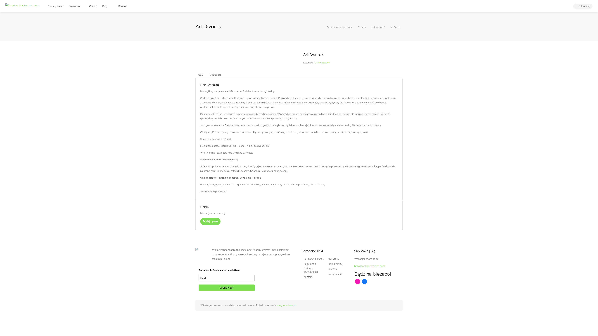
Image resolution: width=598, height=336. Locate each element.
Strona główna (55, 6)
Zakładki (332, 269)
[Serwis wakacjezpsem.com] (22, 5)
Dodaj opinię (210, 221)
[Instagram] (357, 281)
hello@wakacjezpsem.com (369, 266)
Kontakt (122, 6)
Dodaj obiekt (335, 274)
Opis (201, 75)
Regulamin (310, 263)
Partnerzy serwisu (314, 258)
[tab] (200, 75)
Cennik (93, 6)
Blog (104, 6)
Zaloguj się (584, 6)
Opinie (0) (215, 75)
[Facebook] (364, 281)
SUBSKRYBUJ (226, 287)
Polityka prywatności (311, 270)
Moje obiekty (335, 263)
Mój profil (333, 258)
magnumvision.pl (286, 305)
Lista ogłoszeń (322, 62)
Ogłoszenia (75, 6)
